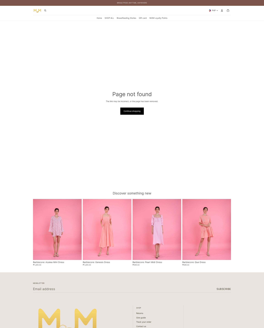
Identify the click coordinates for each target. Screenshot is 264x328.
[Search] (45, 10)
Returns (139, 313)
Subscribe (224, 289)
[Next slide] (77, 229)
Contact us (141, 326)
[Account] (222, 10)
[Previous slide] (37, 229)
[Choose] (77, 255)
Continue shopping (132, 111)
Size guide (141, 317)
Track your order (143, 322)
